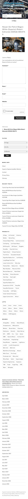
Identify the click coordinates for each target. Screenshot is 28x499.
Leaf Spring (20, 257)
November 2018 (6, 411)
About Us (18, 493)
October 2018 (5, 414)
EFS (4, 334)
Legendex (14, 342)
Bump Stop (12, 238)
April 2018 (5, 432)
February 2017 (6, 475)
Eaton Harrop (20, 331)
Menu (14, 20)
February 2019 (6, 402)
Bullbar (5, 238)
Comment (5, 65)
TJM (4, 364)
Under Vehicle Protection (9, 293)
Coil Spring (6, 243)
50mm (16, 311)
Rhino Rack (6, 359)
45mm (10, 311)
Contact (4, 172)
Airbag (5, 235)
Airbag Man (6, 323)
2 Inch (4, 305)
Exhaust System (16, 252)
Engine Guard (6, 252)
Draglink (21, 246)
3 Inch (9, 305)
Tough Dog (15, 364)
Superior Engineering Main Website (11, 169)
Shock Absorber (14, 274)
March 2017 (5, 471)
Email (4, 94)
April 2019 (5, 395)
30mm (15, 308)
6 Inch (4, 308)
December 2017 (6, 444)
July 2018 (4, 423)
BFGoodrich (16, 325)
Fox (13, 334)
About (4, 166)
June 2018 (5, 426)
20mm (10, 308)
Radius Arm (15, 266)
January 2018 (5, 441)
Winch (17, 296)
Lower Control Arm (8, 263)
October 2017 (5, 450)
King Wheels (6, 342)
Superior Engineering (8, 362)
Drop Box (5, 249)
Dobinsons (6, 331)
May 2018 (4, 429)
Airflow (13, 323)
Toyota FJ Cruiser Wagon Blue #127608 (12, 226)
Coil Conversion (20, 241)
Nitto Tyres (6, 353)
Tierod (17, 288)
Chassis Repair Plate (8, 241)
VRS (21, 364)
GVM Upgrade (12, 314)
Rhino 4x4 (15, 356)
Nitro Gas (17, 263)
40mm (5, 311)
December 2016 (6, 481)
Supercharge (19, 359)
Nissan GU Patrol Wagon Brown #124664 (13, 208)
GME (4, 336)
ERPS (8, 334)
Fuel (17, 334)
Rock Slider (17, 271)
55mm (21, 311)
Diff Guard (14, 246)
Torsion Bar (6, 291)
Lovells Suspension (14, 345)
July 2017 (4, 459)
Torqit (8, 364)
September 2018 (6, 417)
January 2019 (5, 405)
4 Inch (15, 305)
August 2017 (5, 456)
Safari (12, 359)
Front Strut (6, 254)
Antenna (18, 235)
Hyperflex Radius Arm (9, 257)
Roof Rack (5, 274)
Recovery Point (16, 268)
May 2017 (4, 465)
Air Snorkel (11, 235)
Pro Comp (13, 353)
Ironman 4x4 (20, 336)
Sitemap (4, 178)
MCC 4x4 (5, 348)
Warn (4, 367)
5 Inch (20, 305)
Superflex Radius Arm (9, 282)
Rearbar (22, 266)
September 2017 (6, 453)
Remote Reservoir (8, 271)
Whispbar (10, 367)
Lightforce (22, 342)
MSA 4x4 (12, 348)
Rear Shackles (6, 268)
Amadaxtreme (7, 325)
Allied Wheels (20, 323)
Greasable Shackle (16, 254)
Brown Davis (12, 328)
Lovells (5, 345)
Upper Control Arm (8, 296)
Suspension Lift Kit (8, 285)
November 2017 (6, 447)
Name (4, 86)
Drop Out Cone (14, 249)
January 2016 (5, 484)
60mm (5, 314)
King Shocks (6, 339)
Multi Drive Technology (9, 350)
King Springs (15, 339)
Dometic (13, 331)
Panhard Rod (6, 266)
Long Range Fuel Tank (9, 260)
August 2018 (5, 420)
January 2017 (5, 478)
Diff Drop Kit (6, 246)
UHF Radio (14, 291)
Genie (21, 334)
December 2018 (6, 408)
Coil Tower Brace (15, 243)
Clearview (20, 328)
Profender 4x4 (7, 356)
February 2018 (6, 438)
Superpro (18, 362)
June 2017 (5, 462)
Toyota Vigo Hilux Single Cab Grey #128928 (13, 200)
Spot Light (13, 277)
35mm (21, 308)
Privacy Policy (5, 175)
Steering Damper (7, 280)
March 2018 (5, 435)
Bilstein (5, 328)
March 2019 (5, 399)
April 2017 (5, 468)
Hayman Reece (11, 336)
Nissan (19, 350)
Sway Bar (17, 285)
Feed (5, 495)
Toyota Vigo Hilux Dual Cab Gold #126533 (13, 187)
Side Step (5, 277)
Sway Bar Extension (8, 288)
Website (4, 101)
